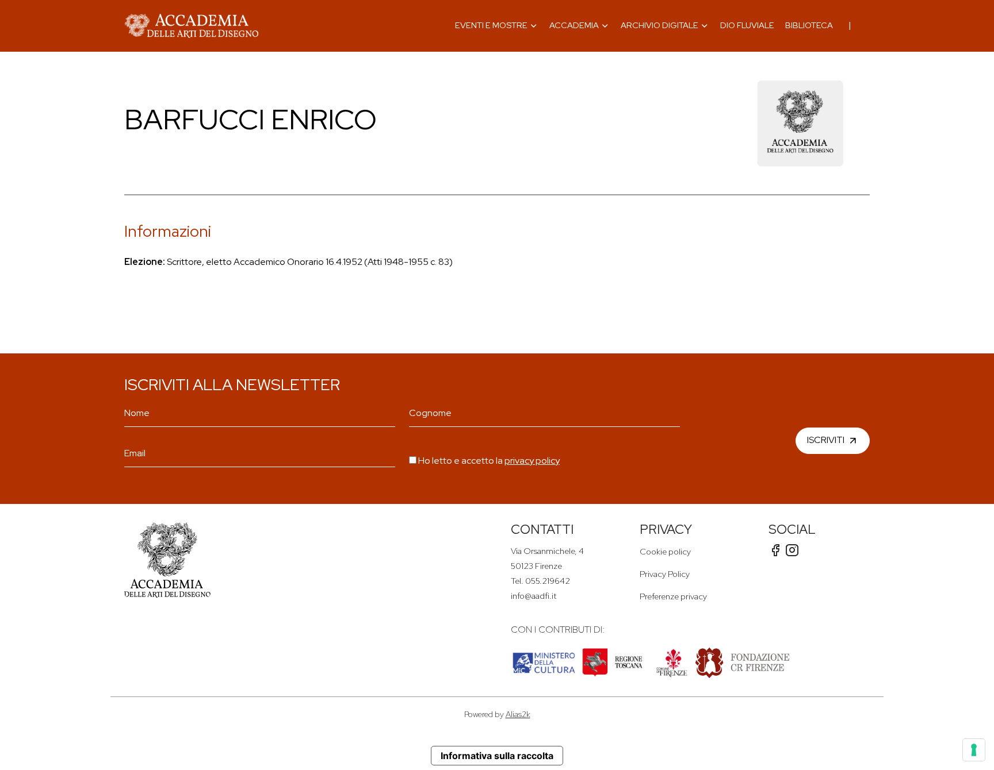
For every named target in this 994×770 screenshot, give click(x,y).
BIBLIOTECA (809, 25)
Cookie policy (665, 551)
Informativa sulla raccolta (497, 755)
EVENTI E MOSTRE (491, 25)
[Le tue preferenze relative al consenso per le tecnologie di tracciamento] (974, 750)
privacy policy (532, 461)
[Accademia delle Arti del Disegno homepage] (191, 26)
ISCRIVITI (825, 440)
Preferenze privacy (673, 596)
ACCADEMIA (574, 25)
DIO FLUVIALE (747, 25)
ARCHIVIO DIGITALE (659, 25)
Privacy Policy (665, 573)
